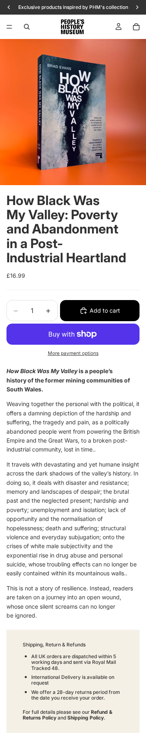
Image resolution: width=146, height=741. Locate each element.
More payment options (73, 353)
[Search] (27, 27)
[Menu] (9, 26)
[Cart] (136, 27)
